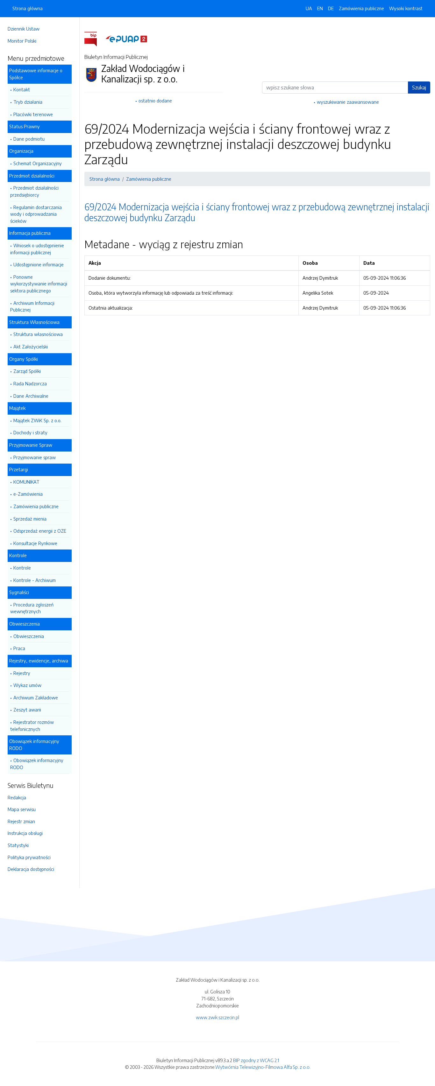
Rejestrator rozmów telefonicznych (32, 725)
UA (309, 8)
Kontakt (21, 89)
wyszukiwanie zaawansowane (348, 102)
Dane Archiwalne (30, 396)
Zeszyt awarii (27, 709)
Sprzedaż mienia (29, 519)
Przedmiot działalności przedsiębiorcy (34, 191)
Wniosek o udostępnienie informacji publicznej (37, 248)
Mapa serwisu (22, 809)
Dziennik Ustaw (23, 29)
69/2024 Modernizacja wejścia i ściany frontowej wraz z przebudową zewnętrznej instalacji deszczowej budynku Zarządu (257, 212)
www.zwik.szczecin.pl (217, 1017)
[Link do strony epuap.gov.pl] (126, 38)
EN (320, 8)
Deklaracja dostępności (31, 869)
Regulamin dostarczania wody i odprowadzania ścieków (36, 214)
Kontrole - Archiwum (34, 580)
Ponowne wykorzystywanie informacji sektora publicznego (38, 283)
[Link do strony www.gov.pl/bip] (94, 38)
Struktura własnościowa (38, 334)
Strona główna (27, 8)
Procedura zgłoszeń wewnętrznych (31, 608)
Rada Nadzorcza (30, 383)
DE (331, 8)
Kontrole (22, 568)
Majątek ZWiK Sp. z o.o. (37, 420)
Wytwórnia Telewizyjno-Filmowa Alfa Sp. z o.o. (262, 1067)
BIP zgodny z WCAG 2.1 (256, 1060)
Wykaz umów (27, 685)
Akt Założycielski (30, 346)
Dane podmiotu (29, 139)
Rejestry (21, 673)
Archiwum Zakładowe (35, 697)
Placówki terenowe (33, 114)
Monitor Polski (22, 41)
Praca (19, 648)
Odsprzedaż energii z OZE (39, 531)
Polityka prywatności (29, 857)
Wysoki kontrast (406, 8)
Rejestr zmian (21, 821)
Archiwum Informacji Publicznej (32, 306)
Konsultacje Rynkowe (35, 543)
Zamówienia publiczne (36, 506)
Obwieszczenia (28, 636)
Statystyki (18, 845)
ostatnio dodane (155, 100)
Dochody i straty (30, 432)
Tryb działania (27, 102)
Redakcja (17, 797)
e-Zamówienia (28, 494)
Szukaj (419, 87)
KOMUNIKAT (26, 482)
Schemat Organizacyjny (37, 163)
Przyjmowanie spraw (34, 457)
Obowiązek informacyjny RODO (36, 763)
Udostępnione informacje (38, 264)
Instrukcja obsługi (25, 833)
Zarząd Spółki (27, 371)
